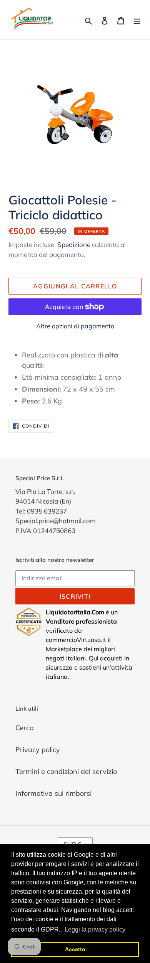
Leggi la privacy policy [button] (95, 929)
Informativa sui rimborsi (53, 793)
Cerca (24, 727)
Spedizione (73, 244)
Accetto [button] (75, 949)
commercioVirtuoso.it (76, 640)
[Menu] (137, 20)
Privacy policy (37, 749)
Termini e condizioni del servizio (66, 771)
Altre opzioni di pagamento (75, 326)
